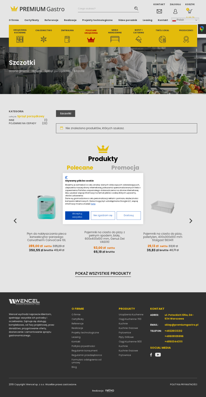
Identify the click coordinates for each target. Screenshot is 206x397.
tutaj (93, 203)
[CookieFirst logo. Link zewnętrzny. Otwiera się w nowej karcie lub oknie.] (66, 177)
